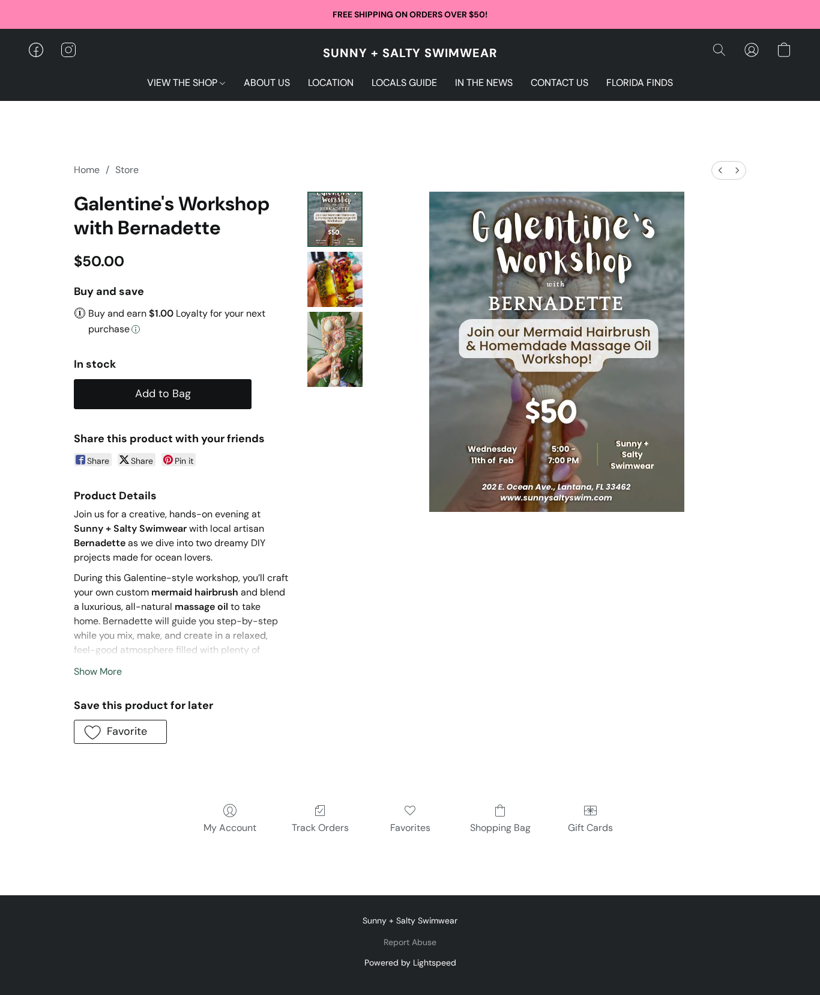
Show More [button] (98, 671)
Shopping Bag (500, 827)
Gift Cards (590, 827)
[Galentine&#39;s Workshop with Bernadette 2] (335, 349)
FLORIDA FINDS (639, 82)
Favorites (410, 827)
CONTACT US (559, 82)
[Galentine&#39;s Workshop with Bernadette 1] (335, 279)
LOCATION (331, 82)
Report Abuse (410, 942)
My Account (229, 827)
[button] (410, 53)
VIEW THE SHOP (183, 82)
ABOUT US (267, 82)
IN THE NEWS (484, 82)
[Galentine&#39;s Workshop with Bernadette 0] (335, 219)
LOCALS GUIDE (404, 82)
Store (127, 169)
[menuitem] (720, 170)
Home (87, 169)
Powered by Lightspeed (410, 962)
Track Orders (320, 827)
